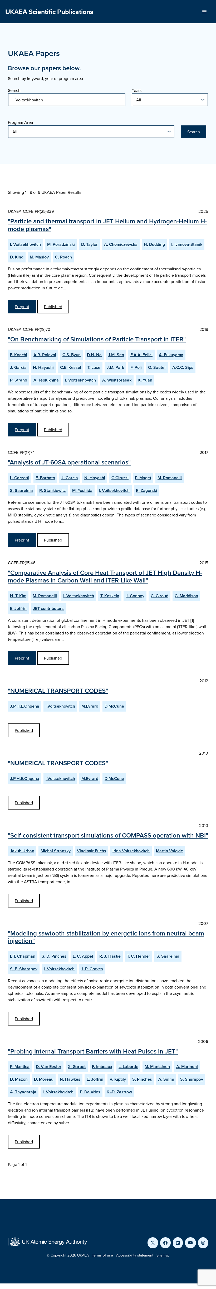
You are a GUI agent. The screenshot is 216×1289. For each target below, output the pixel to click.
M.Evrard (89, 706)
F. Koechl (18, 355)
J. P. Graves (92, 969)
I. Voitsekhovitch (25, 244)
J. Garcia (18, 367)
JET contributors (48, 608)
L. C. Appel (83, 956)
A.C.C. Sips (182, 367)
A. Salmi (166, 1079)
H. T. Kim (18, 596)
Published (53, 306)
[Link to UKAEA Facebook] (165, 1242)
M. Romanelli (170, 478)
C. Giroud (159, 596)
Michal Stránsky (56, 851)
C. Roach (63, 257)
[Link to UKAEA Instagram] (203, 1242)
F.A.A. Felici (141, 355)
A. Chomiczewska (121, 244)
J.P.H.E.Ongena (24, 706)
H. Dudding (154, 244)
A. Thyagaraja (23, 1092)
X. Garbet (77, 1067)
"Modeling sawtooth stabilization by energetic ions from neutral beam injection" (106, 937)
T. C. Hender (138, 956)
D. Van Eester (48, 1067)
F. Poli (136, 367)
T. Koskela (109, 596)
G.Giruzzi (120, 478)
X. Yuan (145, 380)
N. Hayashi (43, 367)
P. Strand (18, 380)
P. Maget (143, 478)
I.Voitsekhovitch (60, 706)
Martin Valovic (169, 851)
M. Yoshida (82, 490)
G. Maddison (186, 596)
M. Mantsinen (157, 1067)
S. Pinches (142, 1079)
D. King (16, 257)
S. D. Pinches (54, 956)
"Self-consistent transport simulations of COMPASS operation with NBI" (108, 835)
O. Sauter (157, 367)
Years (136, 90)
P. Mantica (20, 1067)
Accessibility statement (134, 1255)
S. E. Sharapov (23, 969)
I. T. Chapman (22, 956)
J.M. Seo (116, 355)
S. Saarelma (21, 490)
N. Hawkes (70, 1079)
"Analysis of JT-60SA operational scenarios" (69, 462)
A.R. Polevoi (44, 355)
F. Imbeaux (102, 1067)
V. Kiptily (118, 1079)
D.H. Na (94, 355)
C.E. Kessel (70, 367)
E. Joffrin (18, 608)
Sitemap (162, 1255)
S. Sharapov (191, 1079)
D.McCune (114, 706)
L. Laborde (128, 1067)
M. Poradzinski (61, 244)
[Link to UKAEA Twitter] (153, 1242)
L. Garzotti (19, 478)
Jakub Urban (22, 851)
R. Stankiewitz (52, 490)
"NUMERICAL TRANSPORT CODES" (58, 690)
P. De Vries (90, 1092)
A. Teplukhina (46, 380)
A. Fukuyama (171, 355)
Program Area (20, 122)
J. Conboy (135, 596)
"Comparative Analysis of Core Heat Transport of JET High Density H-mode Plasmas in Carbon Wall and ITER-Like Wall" (105, 576)
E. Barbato (45, 478)
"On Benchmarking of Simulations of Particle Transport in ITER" (97, 339)
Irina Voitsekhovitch (131, 851)
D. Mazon (19, 1079)
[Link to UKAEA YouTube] (190, 1242)
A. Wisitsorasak (116, 380)
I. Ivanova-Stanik (186, 244)
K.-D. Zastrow (119, 1092)
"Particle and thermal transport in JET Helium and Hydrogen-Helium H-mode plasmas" (107, 225)
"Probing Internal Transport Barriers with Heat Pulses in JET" (93, 1051)
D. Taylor (89, 244)
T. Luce (93, 367)
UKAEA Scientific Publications (49, 11)
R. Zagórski (146, 490)
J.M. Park (115, 367)
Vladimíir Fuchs (91, 851)
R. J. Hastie (110, 956)
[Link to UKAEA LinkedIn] (178, 1242)
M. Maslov (39, 257)
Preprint (22, 306)
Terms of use (102, 1255)
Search (14, 90)
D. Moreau (43, 1079)
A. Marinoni (187, 1067)
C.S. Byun (71, 355)
